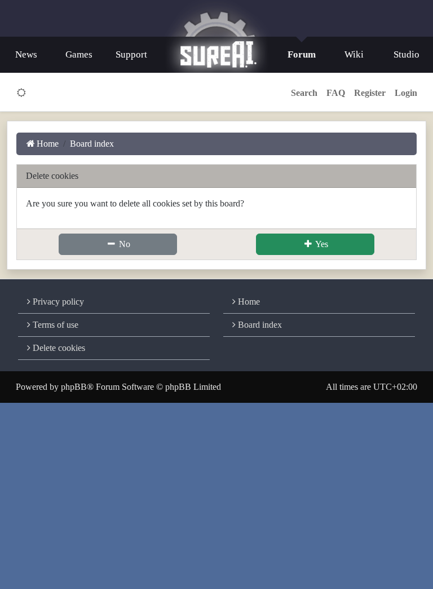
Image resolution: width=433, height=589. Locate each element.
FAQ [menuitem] (335, 93)
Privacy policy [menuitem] (57, 301)
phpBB (74, 387)
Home (248, 301)
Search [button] (304, 93)
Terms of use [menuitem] (54, 324)
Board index (259, 324)
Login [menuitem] (406, 93)
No (123, 244)
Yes (320, 244)
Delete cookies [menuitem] (57, 348)
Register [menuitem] (370, 93)
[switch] (21, 93)
